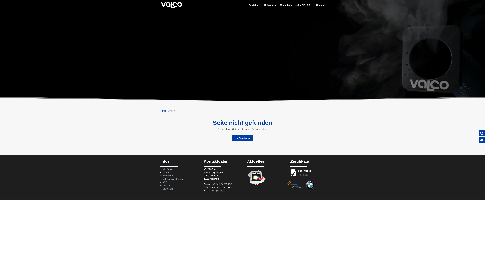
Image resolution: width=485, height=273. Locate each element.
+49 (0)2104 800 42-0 (222, 184)
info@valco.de (218, 190)
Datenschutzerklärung (173, 179)
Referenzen (270, 5)
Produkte (253, 5)
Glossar (166, 185)
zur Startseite (242, 138)
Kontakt (320, 5)
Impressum (168, 176)
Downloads (168, 189)
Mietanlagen (286, 5)
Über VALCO (303, 5)
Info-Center (168, 169)
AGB (165, 182)
